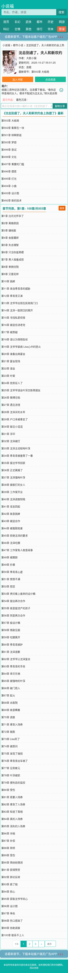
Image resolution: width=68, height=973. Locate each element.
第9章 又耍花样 (10, 274)
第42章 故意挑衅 (10, 513)
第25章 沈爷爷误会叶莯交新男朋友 (20, 390)
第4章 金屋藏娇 (10, 237)
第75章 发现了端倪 (12, 753)
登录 (62, 29)
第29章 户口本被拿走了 (14, 419)
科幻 (6, 29)
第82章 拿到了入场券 (13, 804)
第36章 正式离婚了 (12, 470)
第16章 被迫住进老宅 (13, 325)
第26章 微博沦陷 (10, 397)
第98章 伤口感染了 (12, 920)
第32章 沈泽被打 (10, 441)
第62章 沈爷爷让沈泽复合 (15, 659)
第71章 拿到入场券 (12, 724)
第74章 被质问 (9, 746)
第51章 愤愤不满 (10, 579)
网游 (62, 22)
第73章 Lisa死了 (10, 739)
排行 (39, 29)
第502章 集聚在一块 (12, 128)
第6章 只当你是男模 (12, 252)
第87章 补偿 (8, 840)
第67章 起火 (8, 695)
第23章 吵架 (8, 375)
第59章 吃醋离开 (10, 637)
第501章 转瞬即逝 (11, 135)
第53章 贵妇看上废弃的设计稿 (18, 593)
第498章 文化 (9, 157)
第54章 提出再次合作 (13, 601)
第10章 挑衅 (8, 281)
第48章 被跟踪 (9, 557)
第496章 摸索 (9, 171)
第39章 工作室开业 (12, 492)
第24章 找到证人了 (12, 383)
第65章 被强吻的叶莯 (13, 681)
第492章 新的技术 (11, 200)
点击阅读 (50, 79)
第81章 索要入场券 (12, 797)
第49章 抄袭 (8, 564)
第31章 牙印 (8, 434)
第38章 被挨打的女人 (13, 484)
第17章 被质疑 (9, 332)
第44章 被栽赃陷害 (12, 528)
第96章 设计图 (9, 906)
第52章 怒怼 (8, 586)
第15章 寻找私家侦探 (13, 317)
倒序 (62, 208)
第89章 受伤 (8, 855)
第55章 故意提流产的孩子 (15, 608)
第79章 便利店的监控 (13, 782)
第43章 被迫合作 (10, 521)
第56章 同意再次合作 (13, 615)
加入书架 (18, 79)
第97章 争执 (8, 913)
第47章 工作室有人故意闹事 (17, 550)
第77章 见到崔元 (10, 768)
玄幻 (17, 22)
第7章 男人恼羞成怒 (12, 259)
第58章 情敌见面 (10, 630)
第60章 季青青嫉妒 (12, 644)
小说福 (7, 6)
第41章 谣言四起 (10, 506)
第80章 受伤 (8, 790)
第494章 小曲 (9, 186)
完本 (50, 29)
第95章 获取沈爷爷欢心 (14, 899)
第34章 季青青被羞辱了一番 (17, 455)
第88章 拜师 (8, 848)
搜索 (61, 12)
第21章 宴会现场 (10, 361)
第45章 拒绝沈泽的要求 (14, 535)
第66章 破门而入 (10, 688)
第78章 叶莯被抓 (10, 775)
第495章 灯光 (9, 178)
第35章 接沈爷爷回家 (13, 463)
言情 (17, 29)
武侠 (28, 22)
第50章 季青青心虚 (12, 572)
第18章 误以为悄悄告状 (14, 339)
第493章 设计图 (10, 193)
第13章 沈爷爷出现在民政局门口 (19, 303)
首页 (6, 22)
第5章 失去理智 (10, 245)
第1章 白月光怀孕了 (12, 216)
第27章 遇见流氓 (10, 404)
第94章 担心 (8, 891)
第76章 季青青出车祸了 (14, 760)
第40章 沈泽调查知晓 (13, 499)
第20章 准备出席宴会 (13, 354)
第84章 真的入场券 (12, 819)
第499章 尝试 (9, 149)
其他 (28, 29)
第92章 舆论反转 (10, 877)
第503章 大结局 (40, 71)
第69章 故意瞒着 (10, 710)
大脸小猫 (31, 58)
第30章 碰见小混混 (12, 426)
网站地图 (34, 967)
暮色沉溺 (21, 99)
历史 (50, 22)
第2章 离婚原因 (10, 223)
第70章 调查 (8, 717)
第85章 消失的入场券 (13, 826)
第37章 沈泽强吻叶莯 (13, 477)
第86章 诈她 (8, 833)
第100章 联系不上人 (12, 935)
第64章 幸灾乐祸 (10, 673)
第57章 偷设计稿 (10, 622)
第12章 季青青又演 (12, 296)
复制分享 (60, 106)
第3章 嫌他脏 (8, 230)
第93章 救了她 (9, 884)
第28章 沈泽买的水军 (13, 412)
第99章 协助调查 (10, 928)
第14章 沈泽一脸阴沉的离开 (17, 310)
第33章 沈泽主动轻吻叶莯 (15, 448)
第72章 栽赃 (8, 731)
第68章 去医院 (9, 702)
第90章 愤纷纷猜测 (12, 862)
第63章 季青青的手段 (13, 666)
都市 (39, 22)
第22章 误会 (8, 368)
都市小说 (18, 45)
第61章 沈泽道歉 (10, 652)
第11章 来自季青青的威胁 (15, 288)
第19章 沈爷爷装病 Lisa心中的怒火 (21, 346)
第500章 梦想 (9, 142)
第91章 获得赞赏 (10, 869)
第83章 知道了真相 (12, 811)
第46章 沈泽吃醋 (10, 543)
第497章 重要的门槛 (12, 164)
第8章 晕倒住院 (10, 266)
